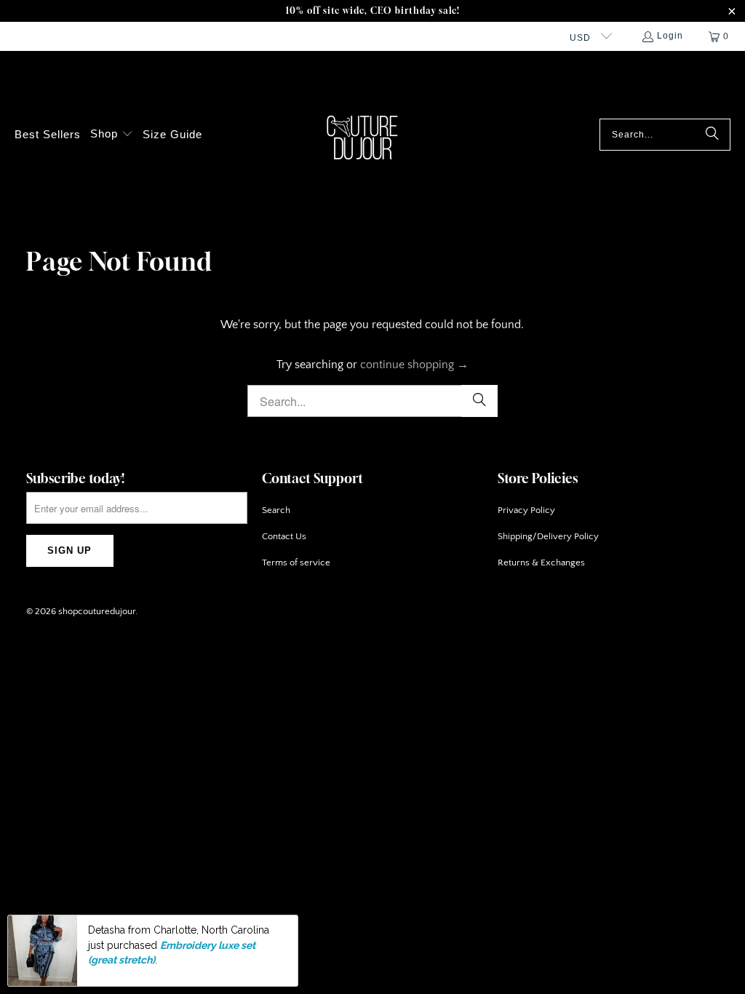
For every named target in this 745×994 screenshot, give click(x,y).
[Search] (712, 135)
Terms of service (296, 562)
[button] (111, 135)
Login (670, 36)
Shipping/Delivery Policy (548, 536)
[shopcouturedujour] (364, 134)
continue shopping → (414, 364)
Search (276, 510)
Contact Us (284, 536)
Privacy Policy (526, 510)
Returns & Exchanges (541, 562)
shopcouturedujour (96, 611)
